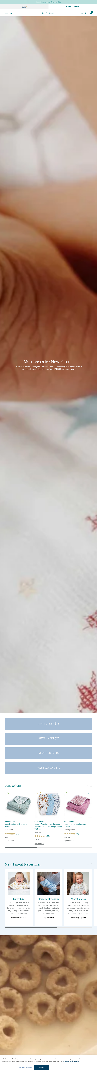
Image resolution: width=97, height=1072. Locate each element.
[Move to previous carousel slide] (88, 786)
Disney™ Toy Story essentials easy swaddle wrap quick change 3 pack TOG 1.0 (48, 826)
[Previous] (27, 2)
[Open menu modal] (6, 12)
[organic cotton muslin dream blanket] (19, 804)
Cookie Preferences (25, 1067)
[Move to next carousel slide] (91, 786)
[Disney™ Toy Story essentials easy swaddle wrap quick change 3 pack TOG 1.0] (48, 804)
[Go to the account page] (86, 12)
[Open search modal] (11, 12)
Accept (41, 1067)
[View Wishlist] (81, 12)
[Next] (70, 2)
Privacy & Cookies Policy (70, 1061)
